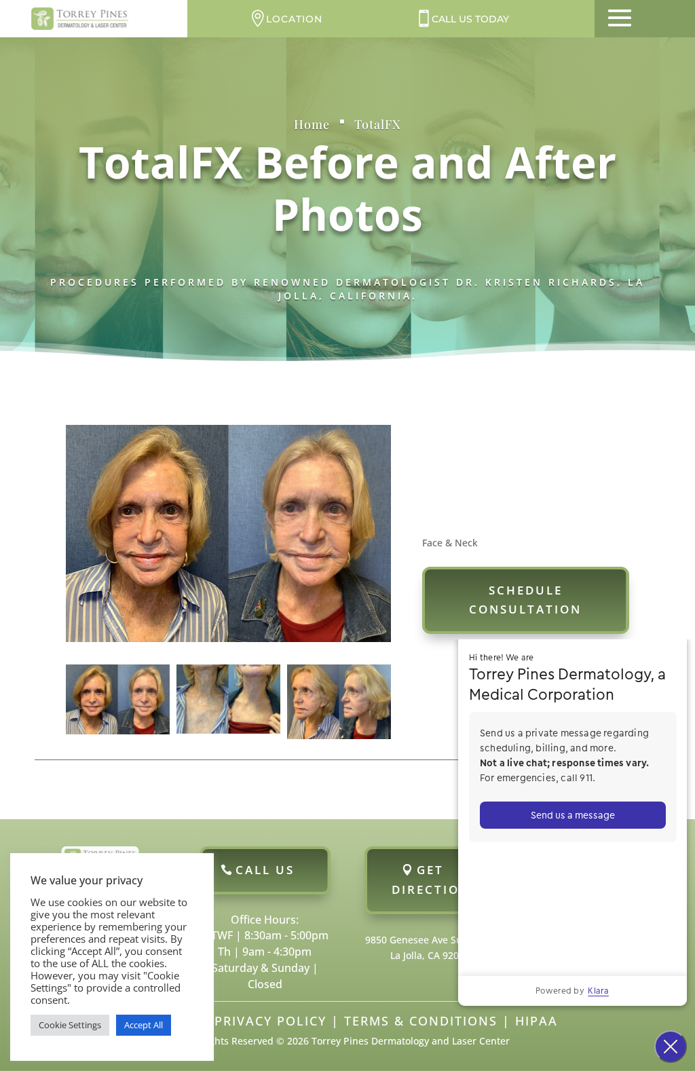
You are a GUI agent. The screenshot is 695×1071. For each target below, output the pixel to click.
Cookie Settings (70, 1025)
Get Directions (435, 879)
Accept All (143, 1025)
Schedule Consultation (525, 600)
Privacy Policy (270, 1021)
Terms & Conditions (420, 1021)
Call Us (265, 870)
